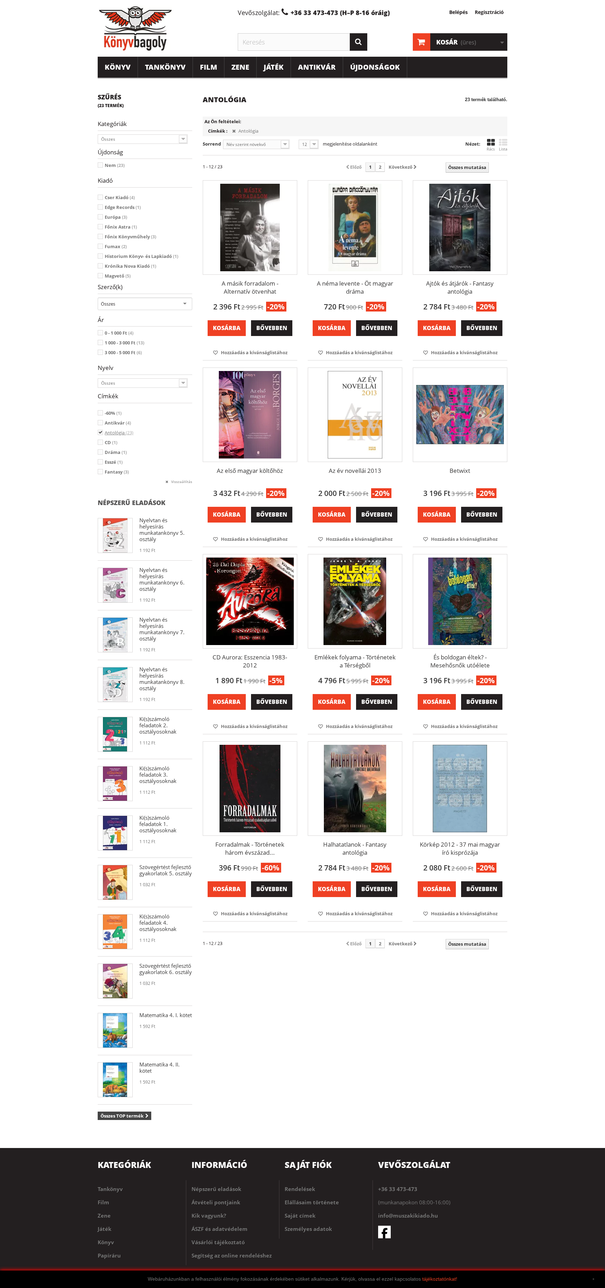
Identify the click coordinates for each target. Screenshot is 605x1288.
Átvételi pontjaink (216, 1202)
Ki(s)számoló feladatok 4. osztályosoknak (157, 922)
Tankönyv (165, 67)
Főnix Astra (121, 227)
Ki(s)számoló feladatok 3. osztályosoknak (157, 774)
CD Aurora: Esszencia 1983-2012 (250, 661)
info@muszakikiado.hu (408, 1215)
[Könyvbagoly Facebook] (442, 1232)
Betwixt (460, 471)
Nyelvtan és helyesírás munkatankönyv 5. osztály (162, 529)
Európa (116, 217)
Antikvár (317, 67)
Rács (491, 149)
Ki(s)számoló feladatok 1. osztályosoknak (157, 824)
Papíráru (109, 1255)
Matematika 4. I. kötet (165, 1014)
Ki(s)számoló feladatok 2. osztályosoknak (157, 725)
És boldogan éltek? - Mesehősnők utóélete (460, 661)
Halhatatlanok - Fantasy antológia (355, 848)
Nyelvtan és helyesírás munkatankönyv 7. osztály (162, 629)
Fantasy (117, 472)
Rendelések (300, 1188)
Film (208, 67)
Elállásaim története (312, 1202)
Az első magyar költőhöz (250, 471)
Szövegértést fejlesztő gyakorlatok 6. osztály (165, 968)
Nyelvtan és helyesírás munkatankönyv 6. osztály (162, 579)
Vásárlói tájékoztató (218, 1242)
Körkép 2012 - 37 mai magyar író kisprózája (460, 848)
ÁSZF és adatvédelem (220, 1228)
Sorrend (212, 144)
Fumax (116, 246)
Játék (274, 67)
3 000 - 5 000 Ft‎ (123, 352)
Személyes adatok (308, 1228)
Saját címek (300, 1215)
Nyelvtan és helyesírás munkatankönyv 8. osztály (162, 679)
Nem (115, 165)
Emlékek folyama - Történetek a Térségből (355, 661)
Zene (240, 67)
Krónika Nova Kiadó (130, 266)
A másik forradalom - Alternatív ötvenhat (250, 287)
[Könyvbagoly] (162, 28)
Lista (503, 149)
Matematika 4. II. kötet (159, 1067)
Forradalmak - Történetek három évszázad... (249, 848)
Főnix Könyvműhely (130, 236)
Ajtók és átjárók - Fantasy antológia (460, 287)
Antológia (119, 432)
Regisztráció (489, 12)
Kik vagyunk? (209, 1215)
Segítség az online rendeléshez (232, 1255)
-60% (113, 413)
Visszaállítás (181, 481)
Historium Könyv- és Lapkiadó (141, 256)
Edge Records (123, 207)
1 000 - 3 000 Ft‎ (124, 343)
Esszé (114, 462)
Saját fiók (308, 1164)
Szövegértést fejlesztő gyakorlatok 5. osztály (165, 870)
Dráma (116, 452)
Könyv (118, 67)
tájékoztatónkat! (439, 1279)
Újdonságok (375, 67)
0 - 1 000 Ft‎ (119, 333)
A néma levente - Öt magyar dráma (355, 287)
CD (111, 442)
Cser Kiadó (120, 197)
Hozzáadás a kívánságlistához (253, 352)
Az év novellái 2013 (355, 471)
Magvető (118, 276)
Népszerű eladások (131, 502)
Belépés (458, 12)
